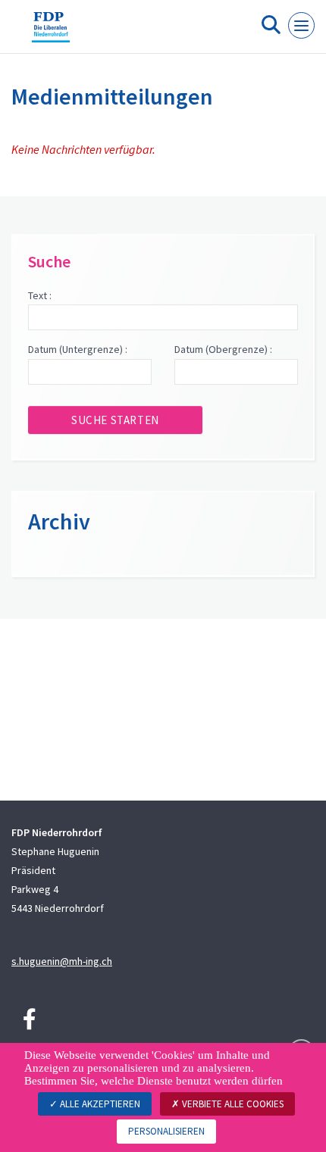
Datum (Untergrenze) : (77, 349)
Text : (40, 295)
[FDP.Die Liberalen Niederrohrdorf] (51, 32)
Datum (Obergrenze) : (223, 349)
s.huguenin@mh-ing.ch (61, 961)
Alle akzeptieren (99, 1103)
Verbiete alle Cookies (232, 1103)
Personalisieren (166, 1131)
